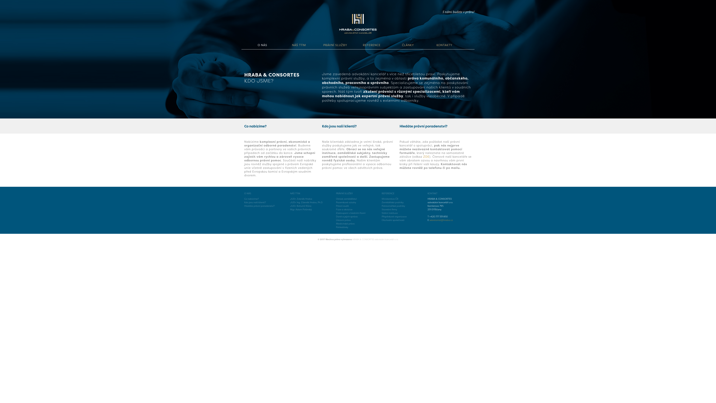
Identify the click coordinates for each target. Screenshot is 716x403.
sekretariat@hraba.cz (441, 220)
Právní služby (335, 45)
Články (408, 45)
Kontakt (432, 193)
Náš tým (299, 45)
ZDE (426, 156)
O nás (262, 45)
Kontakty (444, 45)
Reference (372, 45)
